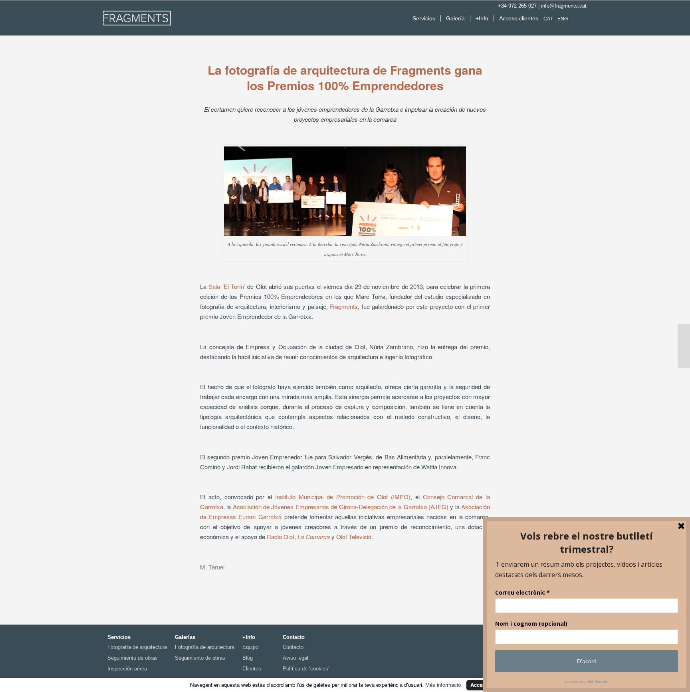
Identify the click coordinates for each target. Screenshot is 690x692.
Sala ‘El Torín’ (226, 286)
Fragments (344, 306)
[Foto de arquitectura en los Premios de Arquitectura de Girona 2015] (684, 346)
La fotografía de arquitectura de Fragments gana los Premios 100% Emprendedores (345, 77)
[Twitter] (583, 18)
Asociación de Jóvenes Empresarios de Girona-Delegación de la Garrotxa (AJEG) (339, 506)
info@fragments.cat (564, 6)
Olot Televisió (353, 536)
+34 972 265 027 (517, 6)
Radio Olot (280, 536)
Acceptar (481, 684)
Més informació (443, 684)
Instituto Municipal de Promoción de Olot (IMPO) (342, 496)
